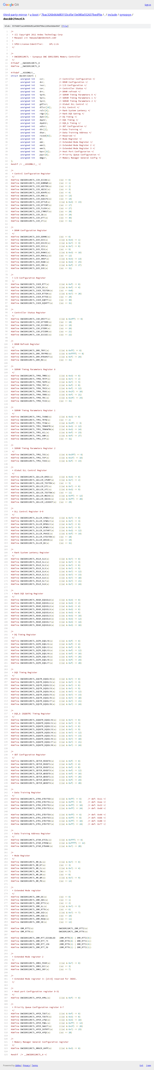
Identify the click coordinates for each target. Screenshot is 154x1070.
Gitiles (18, 1065)
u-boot (34, 14)
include (112, 14)
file (65, 26)
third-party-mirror (15, 14)
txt (141, 1065)
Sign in (148, 4)
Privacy (26, 1065)
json (148, 1065)
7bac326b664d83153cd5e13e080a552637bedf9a (71, 14)
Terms (35, 1065)
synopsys (125, 14)
